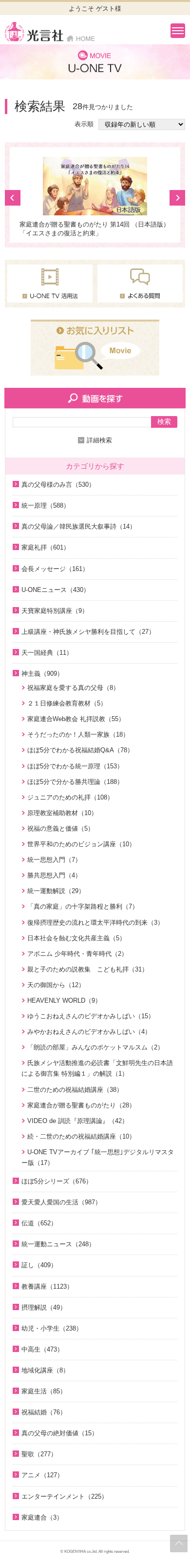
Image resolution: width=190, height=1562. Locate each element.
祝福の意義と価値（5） (60, 828)
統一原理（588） (45, 505)
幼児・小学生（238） (51, 1328)
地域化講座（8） (45, 1370)
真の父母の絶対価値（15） (59, 1433)
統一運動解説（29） (56, 891)
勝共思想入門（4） (54, 875)
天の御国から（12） (56, 985)
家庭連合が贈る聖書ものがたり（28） (81, 1105)
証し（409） (39, 1265)
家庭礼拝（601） (45, 547)
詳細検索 (99, 440)
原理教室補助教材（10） (62, 813)
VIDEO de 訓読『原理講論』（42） (77, 1120)
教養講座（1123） (47, 1286)
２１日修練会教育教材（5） (67, 703)
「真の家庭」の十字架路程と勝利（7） (82, 906)
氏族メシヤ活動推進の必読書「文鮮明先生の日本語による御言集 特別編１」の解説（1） (97, 1068)
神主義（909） (42, 673)
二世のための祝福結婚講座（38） (75, 1089)
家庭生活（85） (43, 1391)
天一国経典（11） (47, 652)
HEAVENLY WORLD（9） (64, 1000)
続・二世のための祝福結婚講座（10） (81, 1136)
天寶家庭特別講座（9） (54, 610)
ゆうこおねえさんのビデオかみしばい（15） (90, 1016)
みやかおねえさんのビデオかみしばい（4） (89, 1031)
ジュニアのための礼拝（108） (70, 797)
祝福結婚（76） (43, 1412)
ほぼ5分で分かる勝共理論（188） (75, 781)
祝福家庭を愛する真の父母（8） (73, 687)
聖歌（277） (39, 1454)
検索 (164, 421)
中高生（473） (42, 1349)
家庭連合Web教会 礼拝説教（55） (76, 719)
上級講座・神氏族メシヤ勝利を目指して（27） (88, 631)
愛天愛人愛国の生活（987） (61, 1202)
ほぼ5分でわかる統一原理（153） (75, 766)
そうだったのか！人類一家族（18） (78, 734)
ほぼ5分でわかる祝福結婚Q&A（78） (80, 750)
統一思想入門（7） (54, 859)
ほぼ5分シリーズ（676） (56, 1181)
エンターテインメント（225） (64, 1496)
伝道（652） (39, 1223)
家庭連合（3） (42, 1517)
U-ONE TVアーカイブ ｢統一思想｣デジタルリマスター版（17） (97, 1157)
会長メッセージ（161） (55, 568)
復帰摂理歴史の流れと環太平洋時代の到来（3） (95, 922)
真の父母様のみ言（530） (58, 484)
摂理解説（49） (43, 1307)
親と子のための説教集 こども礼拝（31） (87, 969)
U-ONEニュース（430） (55, 589)
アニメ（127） (42, 1475)
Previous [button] (12, 198)
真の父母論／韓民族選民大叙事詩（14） (78, 526)
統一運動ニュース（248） (58, 1244)
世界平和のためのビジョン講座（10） (81, 844)
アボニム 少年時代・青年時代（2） (77, 953)
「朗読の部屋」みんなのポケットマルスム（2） (95, 1047)
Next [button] (177, 198)
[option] (95, 197)
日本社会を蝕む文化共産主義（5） (76, 938)
